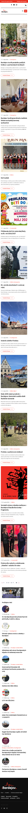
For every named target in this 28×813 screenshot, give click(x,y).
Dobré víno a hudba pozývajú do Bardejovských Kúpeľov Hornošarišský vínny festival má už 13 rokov (14, 752)
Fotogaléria (14, 796)
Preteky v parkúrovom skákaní (12, 452)
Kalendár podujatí (5, 798)
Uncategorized (13, 337)
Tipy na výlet (8, 796)
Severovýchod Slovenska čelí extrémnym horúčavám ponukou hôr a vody (13, 669)
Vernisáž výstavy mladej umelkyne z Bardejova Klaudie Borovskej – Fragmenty (13, 507)
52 (16, 582)
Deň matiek (5, 178)
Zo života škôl (13, 228)
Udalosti (3, 796)
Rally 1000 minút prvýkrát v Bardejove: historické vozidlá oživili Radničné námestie (13, 396)
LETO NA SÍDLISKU (8, 700)
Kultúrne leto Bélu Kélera (10, 686)
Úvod (2, 792)
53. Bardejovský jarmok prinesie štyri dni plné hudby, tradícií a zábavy (14, 618)
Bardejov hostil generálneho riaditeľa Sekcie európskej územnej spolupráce (14, 120)
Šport (15, 391)
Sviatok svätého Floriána (9, 341)
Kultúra (11, 175)
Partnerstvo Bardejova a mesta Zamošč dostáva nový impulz (14, 770)
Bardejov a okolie (15, 647)
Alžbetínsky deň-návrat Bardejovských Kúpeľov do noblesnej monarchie (14, 651)
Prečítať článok (6, 75)
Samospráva (13, 59)
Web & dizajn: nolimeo (4, 804)
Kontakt (7, 792)
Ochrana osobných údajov (16, 792)
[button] (25, 11)
